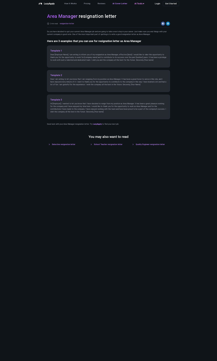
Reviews (101, 3)
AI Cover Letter (120, 3)
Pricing (87, 3)
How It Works (70, 3)
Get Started (171, 3)
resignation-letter (67, 23)
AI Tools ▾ (139, 3)
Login (157, 3)
